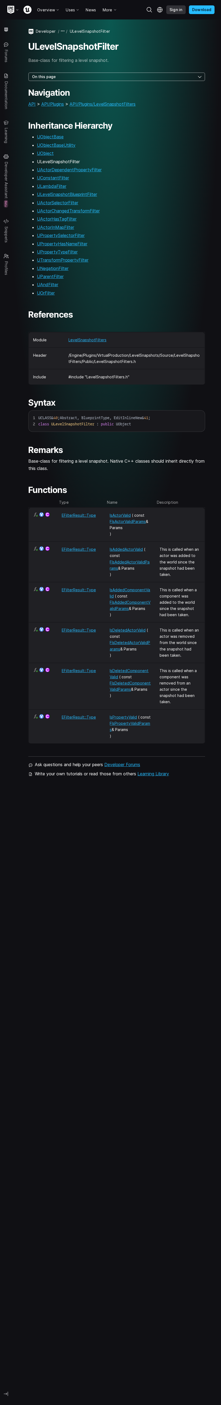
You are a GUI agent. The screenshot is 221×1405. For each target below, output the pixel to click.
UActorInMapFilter (55, 227)
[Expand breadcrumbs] (62, 31)
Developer (46, 31)
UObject (45, 153)
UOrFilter (46, 293)
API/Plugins (52, 104)
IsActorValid (120, 515)
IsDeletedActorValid (128, 630)
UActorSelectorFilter (57, 202)
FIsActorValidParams (128, 521)
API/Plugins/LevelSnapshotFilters (103, 104)
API (32, 104)
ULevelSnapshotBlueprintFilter (67, 194)
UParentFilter (50, 276)
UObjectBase (50, 136)
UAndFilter (47, 284)
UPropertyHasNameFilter (62, 243)
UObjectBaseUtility (56, 145)
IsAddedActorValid (126, 549)
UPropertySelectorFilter (61, 235)
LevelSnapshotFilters (87, 340)
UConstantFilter (53, 178)
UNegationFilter (52, 268)
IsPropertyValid (123, 717)
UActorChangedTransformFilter (68, 210)
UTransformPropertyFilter (62, 260)
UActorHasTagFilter (57, 219)
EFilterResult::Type (79, 515)
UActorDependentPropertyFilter (69, 169)
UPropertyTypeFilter (57, 252)
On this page (44, 76)
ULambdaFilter (51, 186)
